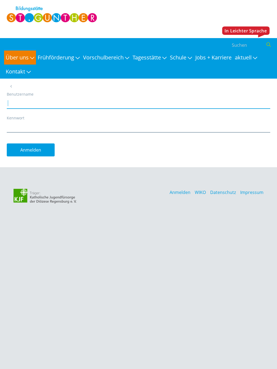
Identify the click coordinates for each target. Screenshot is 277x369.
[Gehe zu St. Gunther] (50, 14)
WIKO (200, 192)
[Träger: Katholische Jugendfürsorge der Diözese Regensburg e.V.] (45, 196)
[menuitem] (20, 58)
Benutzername (20, 94)
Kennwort (15, 117)
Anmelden (180, 192)
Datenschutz (223, 192)
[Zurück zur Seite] (11, 86)
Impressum (251, 192)
